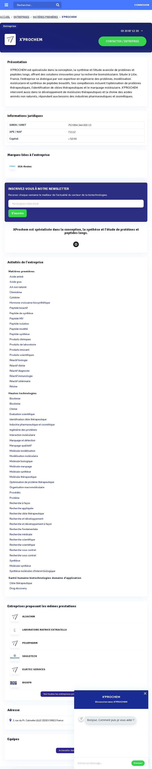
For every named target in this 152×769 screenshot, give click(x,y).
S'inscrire (17, 213)
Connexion (141, 5)
